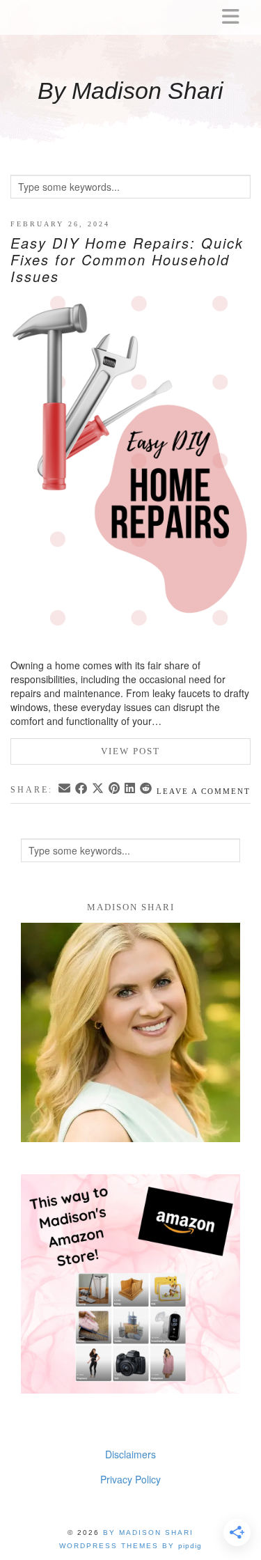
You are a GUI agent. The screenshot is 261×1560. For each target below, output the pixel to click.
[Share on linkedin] (131, 789)
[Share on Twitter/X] (98, 789)
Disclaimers (130, 1454)
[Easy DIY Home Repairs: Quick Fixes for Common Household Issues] (130, 477)
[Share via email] (65, 789)
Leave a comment (204, 791)
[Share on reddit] (147, 789)
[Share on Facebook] (82, 789)
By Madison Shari (130, 90)
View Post (130, 751)
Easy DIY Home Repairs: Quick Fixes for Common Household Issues (127, 259)
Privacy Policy (130, 1479)
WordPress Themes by (130, 1546)
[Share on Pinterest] (115, 789)
